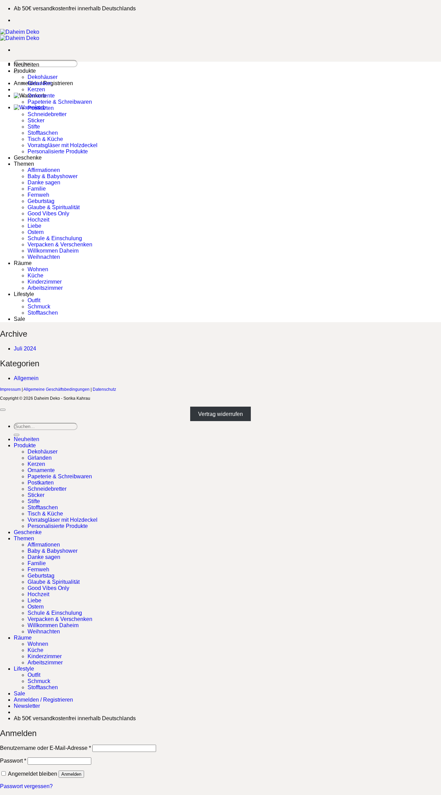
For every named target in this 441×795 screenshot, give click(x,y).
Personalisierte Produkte (58, 151)
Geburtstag (41, 201)
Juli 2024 (25, 348)
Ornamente (41, 96)
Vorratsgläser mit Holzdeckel (63, 145)
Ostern (36, 232)
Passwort (13, 761)
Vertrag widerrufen (220, 414)
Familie (37, 189)
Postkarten (41, 108)
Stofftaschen (43, 133)
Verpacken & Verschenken (60, 244)
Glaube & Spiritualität (54, 207)
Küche (35, 275)
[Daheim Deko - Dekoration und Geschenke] (19, 35)
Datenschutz (104, 389)
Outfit (34, 300)
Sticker (36, 120)
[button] (27, 706)
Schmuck (39, 306)
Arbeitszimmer (45, 288)
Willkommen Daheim (53, 251)
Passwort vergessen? (26, 786)
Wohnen (38, 269)
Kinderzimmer (45, 282)
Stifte (34, 127)
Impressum (10, 389)
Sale (19, 319)
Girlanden (40, 83)
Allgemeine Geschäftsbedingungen (56, 389)
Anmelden (71, 774)
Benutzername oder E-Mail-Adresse (45, 748)
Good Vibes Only (48, 213)
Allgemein (26, 378)
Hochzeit (38, 220)
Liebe (34, 226)
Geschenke (28, 158)
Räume (23, 263)
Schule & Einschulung (55, 238)
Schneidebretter (47, 114)
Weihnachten (44, 257)
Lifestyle (24, 294)
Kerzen (36, 89)
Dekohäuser (43, 77)
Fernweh (38, 195)
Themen (24, 164)
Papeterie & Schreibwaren (60, 102)
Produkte (25, 71)
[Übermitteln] (16, 435)
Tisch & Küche (45, 139)
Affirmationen (44, 170)
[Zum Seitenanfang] (3, 410)
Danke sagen (44, 182)
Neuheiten (26, 65)
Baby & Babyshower (53, 176)
